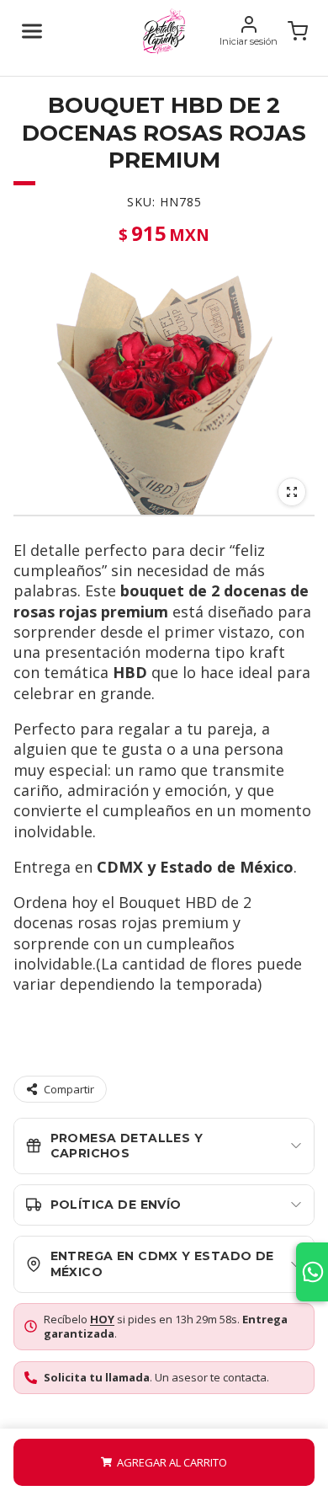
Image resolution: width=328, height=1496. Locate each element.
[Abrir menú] (31, 31)
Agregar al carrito (172, 1462)
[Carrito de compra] (298, 31)
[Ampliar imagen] (292, 492)
